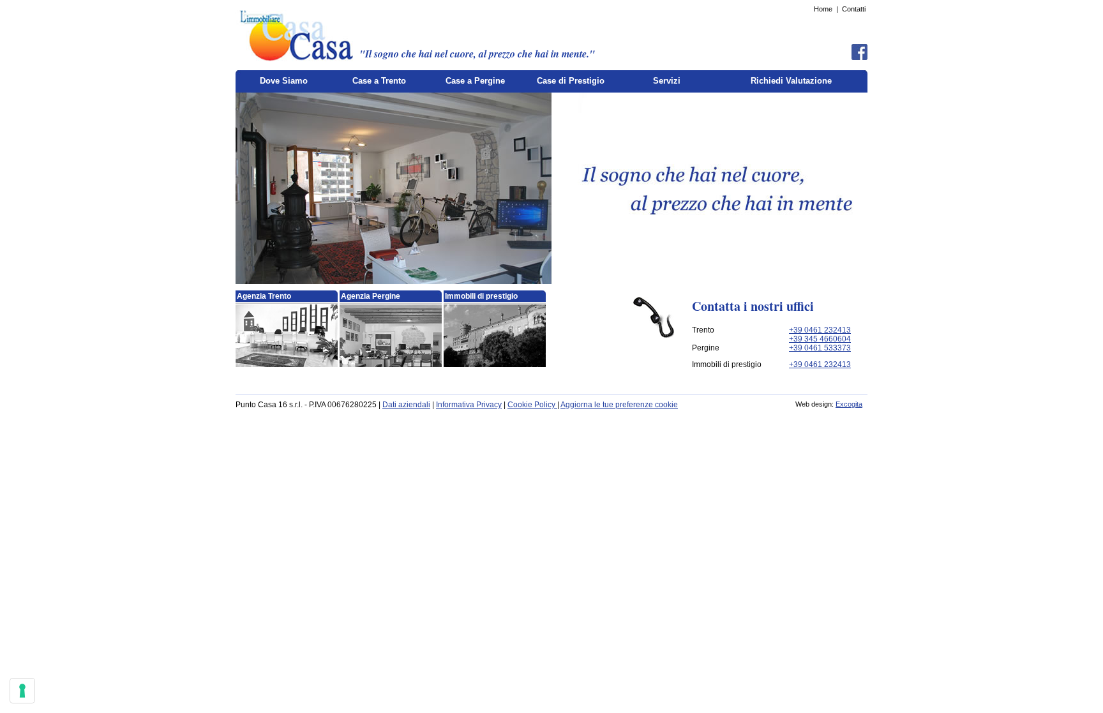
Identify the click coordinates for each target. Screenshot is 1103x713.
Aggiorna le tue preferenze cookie (619, 404)
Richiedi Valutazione (791, 81)
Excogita (849, 404)
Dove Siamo (284, 81)
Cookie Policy (532, 404)
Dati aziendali (406, 404)
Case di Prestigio (570, 81)
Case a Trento (379, 81)
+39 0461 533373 (820, 347)
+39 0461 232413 (820, 330)
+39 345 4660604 (820, 338)
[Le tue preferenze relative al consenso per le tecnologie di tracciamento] (22, 691)
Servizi (666, 81)
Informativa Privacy (469, 404)
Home (823, 9)
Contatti (854, 9)
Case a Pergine (475, 81)
